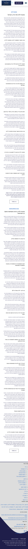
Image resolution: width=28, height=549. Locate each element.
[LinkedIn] (24, 531)
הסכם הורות (23, 471)
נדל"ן (25, 491)
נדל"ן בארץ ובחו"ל (19, 504)
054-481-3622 (20, 524)
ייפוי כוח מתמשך (23, 489)
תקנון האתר (23, 538)
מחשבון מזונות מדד (21, 476)
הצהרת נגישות (14, 538)
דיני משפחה (24, 469)
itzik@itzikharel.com (19, 526)
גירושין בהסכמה (22, 481)
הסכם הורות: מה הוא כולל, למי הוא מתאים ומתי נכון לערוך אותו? (15, 519)
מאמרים (25, 495)
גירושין (25, 479)
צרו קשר (25, 499)
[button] (26, 3)
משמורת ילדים (22, 482)
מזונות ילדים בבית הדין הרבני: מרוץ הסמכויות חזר (17, 517)
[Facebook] (26, 531)
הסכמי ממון (24, 487)
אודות (25, 497)
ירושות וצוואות (22, 474)
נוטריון (25, 493)
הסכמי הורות (4, 504)
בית (26, 467)
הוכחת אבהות (22, 472)
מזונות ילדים (23, 484)
